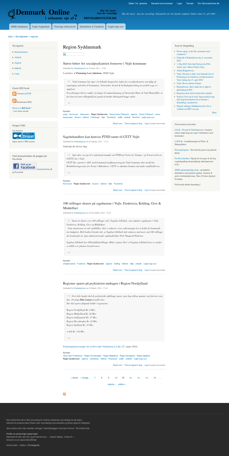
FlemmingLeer (80, 68)
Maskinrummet (21, 52)
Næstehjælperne (182, 149)
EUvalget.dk (33, 445)
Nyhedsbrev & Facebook (92, 26)
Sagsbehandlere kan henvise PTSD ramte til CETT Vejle (101, 136)
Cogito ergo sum (116, 26)
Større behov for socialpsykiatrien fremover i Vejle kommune (104, 63)
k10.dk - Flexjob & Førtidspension (189, 129)
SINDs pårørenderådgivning (186, 170)
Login (179, 3)
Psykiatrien (111, 117)
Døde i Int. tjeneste (138, 3)
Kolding (117, 263)
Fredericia (81, 263)
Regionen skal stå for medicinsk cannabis (194, 93)
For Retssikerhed (182, 158)
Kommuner (73, 114)
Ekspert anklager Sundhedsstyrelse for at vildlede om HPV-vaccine (194, 107)
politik (120, 117)
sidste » (122, 384)
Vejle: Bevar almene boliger (189, 83)
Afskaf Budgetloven (185, 70)
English (18, 62)
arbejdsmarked (69, 263)
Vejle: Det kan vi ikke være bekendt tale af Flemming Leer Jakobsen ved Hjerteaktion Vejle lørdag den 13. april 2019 (195, 76)
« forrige (84, 377)
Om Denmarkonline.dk (208, 3)
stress (157, 114)
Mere (214, 112)
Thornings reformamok (65, 26)
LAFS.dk (178, 141)
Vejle (103, 117)
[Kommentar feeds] (14, 102)
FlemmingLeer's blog (133, 123)
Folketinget (95, 117)
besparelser (68, 117)
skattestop (94, 358)
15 (154, 377)
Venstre (78, 117)
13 (138, 377)
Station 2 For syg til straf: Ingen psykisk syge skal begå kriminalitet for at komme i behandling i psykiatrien (196, 99)
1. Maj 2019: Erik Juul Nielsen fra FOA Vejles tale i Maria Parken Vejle (193, 65)
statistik (127, 117)
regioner (34, 36)
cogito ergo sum (147, 117)
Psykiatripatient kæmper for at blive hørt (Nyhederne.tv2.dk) (92, 346)
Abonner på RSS (24, 93)
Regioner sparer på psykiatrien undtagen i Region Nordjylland (105, 283)
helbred (86, 117)
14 (146, 377)
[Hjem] (63, 15)
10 (116, 377)
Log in (147, 123)
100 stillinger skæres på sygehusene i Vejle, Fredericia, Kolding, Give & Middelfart (112, 205)
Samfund (135, 117)
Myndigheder (22, 36)
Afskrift (18, 57)
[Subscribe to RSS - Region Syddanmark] (64, 393)
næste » (112, 384)
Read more (117, 123)
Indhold (18, 68)
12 (130, 377)
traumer (95, 183)
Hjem (10, 36)
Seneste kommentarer (162, 3)
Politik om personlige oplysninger (22, 433)
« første (74, 377)
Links (17, 73)
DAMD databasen (19, 26)
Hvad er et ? (22, 108)
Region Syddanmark (82, 183)
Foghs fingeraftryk (41, 26)
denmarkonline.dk (44, 169)
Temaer (189, 3)
